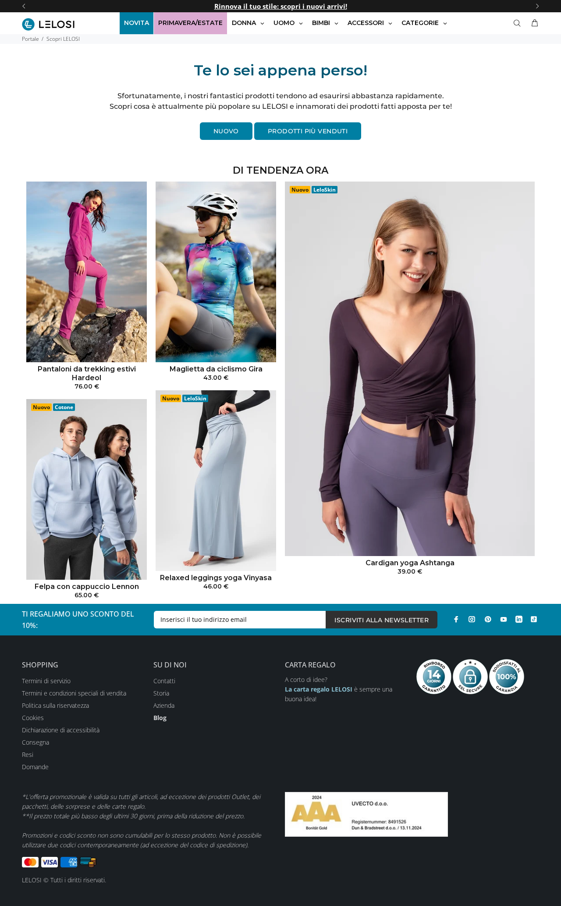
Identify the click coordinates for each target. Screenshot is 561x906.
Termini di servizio (46, 681)
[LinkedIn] (519, 619)
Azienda (163, 705)
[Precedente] (24, 6)
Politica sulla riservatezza (55, 705)
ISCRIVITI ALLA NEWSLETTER (381, 620)
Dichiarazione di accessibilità (60, 730)
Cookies (33, 717)
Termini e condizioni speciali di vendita (74, 693)
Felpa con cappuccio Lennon (87, 586)
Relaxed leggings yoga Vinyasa (216, 578)
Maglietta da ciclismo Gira (216, 369)
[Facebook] (456, 619)
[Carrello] (533, 23)
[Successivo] (537, 6)
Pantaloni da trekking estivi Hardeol (87, 373)
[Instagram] (472, 619)
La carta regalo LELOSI (318, 689)
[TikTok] (534, 619)
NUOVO (226, 131)
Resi (27, 754)
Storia (161, 693)
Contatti (164, 681)
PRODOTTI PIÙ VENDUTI (308, 131)
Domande (35, 767)
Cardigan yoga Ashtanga (410, 563)
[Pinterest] (488, 619)
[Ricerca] (519, 23)
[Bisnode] (366, 813)
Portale (30, 39)
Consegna (35, 742)
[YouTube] (503, 619)
